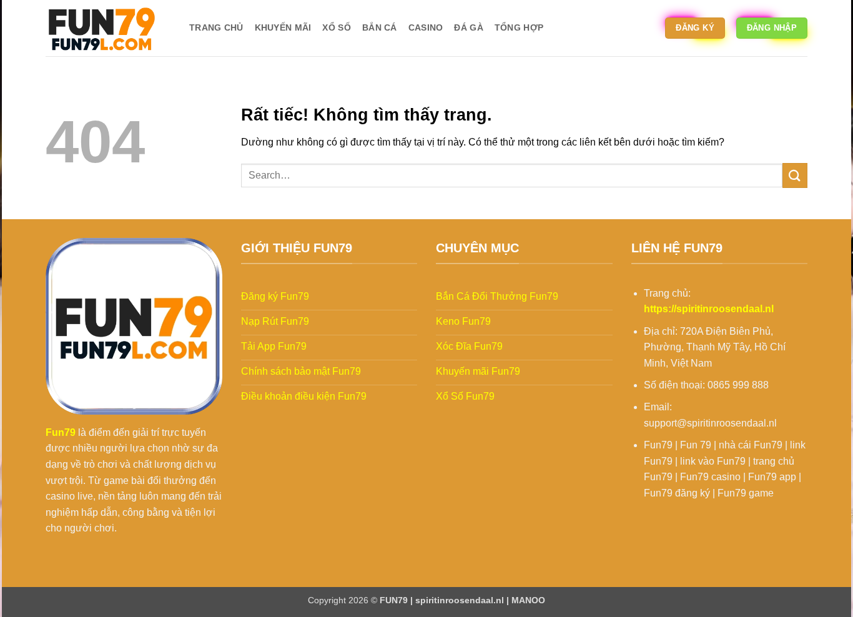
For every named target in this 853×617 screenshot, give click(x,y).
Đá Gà (468, 27)
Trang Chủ (216, 27)
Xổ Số (336, 27)
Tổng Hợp (519, 27)
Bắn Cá (379, 27)
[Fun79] (108, 28)
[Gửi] (794, 175)
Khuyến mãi (283, 27)
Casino (425, 27)
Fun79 (61, 432)
